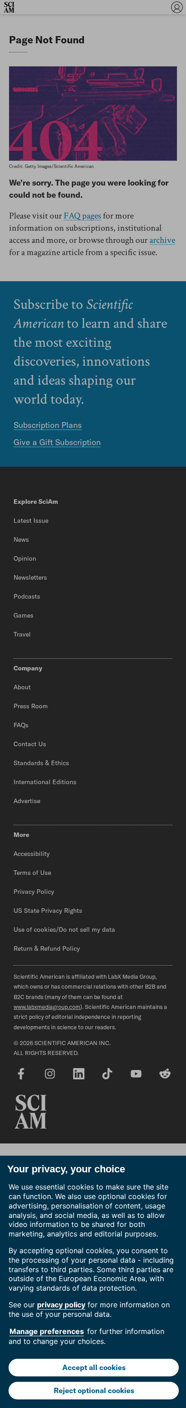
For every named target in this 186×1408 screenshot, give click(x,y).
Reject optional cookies (94, 1390)
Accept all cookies (94, 1367)
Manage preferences (46, 1331)
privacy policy (61, 1304)
